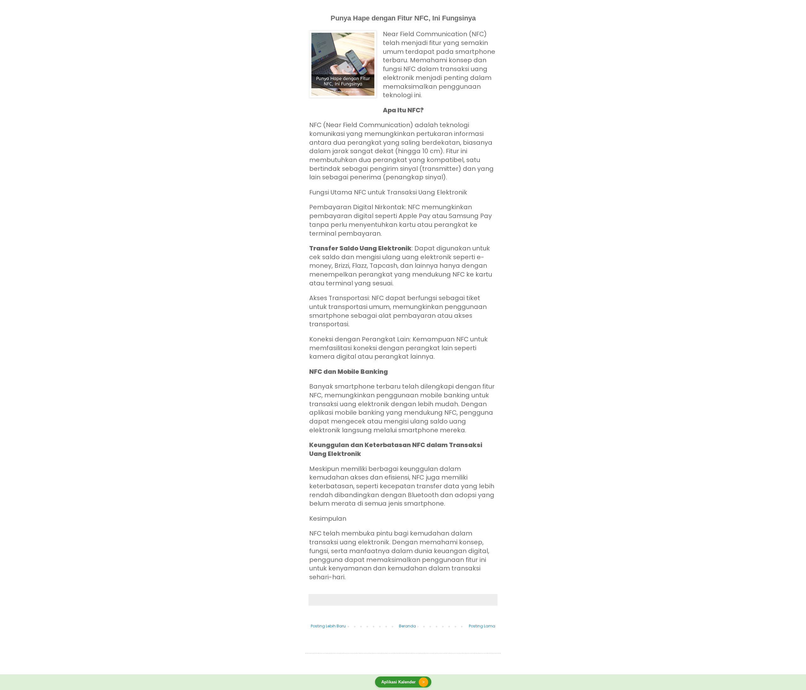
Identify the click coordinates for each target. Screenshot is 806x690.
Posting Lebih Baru (328, 626)
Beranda (407, 626)
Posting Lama (482, 626)
